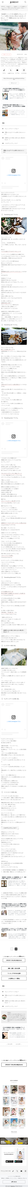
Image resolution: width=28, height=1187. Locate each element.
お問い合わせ (14, 1181)
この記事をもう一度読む (14, 978)
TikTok (4, 73)
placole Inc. (13, 1186)
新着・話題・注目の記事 (14, 968)
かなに (9, 1012)
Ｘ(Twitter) (11, 73)
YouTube (17, 73)
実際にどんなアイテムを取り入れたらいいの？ (15, 133)
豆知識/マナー (9, 6)
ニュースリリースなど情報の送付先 (14, 1176)
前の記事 (9, 1044)
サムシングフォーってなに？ (12, 128)
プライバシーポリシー (14, 1178)
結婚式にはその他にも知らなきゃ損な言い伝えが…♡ (15, 138)
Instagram (23, 73)
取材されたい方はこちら (22, 1178)
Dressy (14, 2)
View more (14, 1131)
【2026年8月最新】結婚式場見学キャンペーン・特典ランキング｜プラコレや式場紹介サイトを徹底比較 (13, 90)
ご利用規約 (7, 1178)
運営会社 (2, 1178)
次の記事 (19, 1044)
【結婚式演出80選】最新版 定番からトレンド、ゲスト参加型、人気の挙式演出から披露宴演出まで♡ (13, 106)
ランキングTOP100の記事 (14, 973)
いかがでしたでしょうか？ (11, 143)
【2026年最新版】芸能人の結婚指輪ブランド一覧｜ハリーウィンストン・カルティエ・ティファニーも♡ (13, 1029)
